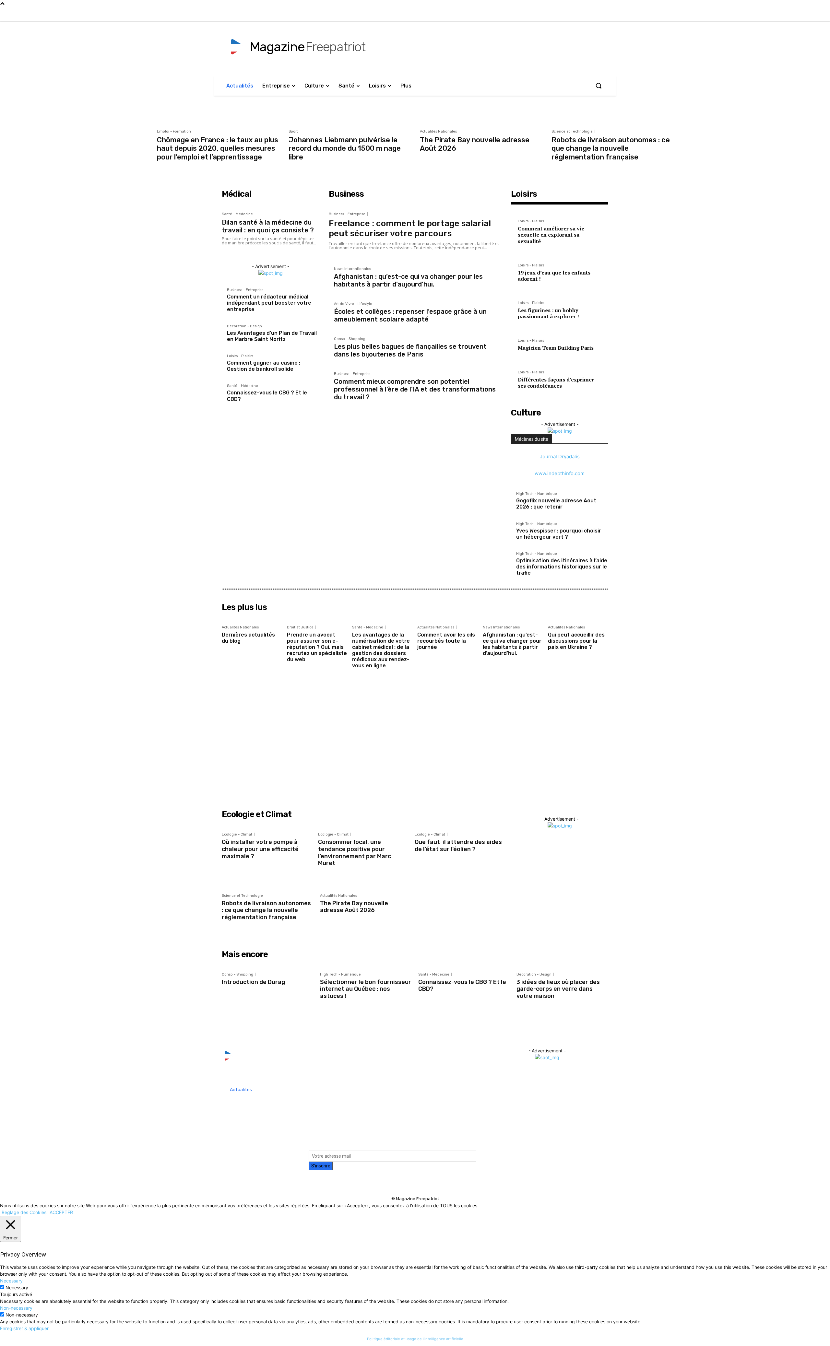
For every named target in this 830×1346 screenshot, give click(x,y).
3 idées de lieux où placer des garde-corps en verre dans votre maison (558, 989)
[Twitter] (750, 14)
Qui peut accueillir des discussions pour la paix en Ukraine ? (576, 641)
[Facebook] (723, 14)
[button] (598, 85)
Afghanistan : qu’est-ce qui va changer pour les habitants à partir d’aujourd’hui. (408, 280)
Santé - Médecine (237, 214)
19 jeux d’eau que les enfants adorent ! (554, 275)
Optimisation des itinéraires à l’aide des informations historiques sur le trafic (561, 566)
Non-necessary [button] (16, 1308)
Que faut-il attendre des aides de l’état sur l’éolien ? (458, 845)
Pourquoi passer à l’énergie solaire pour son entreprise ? (605, 749)
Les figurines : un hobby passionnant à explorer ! (548, 313)
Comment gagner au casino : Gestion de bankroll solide (263, 366)
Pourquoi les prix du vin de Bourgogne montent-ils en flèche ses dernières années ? (527, 752)
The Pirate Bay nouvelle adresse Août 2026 (474, 144)
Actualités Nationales (438, 131)
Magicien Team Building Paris (556, 347)
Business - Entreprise (245, 290)
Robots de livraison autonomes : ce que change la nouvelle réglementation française (610, 148)
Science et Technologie (572, 131)
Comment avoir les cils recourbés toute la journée (446, 641)
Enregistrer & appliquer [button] (24, 1328)
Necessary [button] (11, 1280)
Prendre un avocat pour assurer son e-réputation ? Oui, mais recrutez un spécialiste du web (317, 647)
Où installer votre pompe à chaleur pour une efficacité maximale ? (260, 849)
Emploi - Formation (174, 131)
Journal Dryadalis (560, 456)
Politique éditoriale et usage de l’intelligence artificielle (415, 1339)
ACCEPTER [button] (61, 1212)
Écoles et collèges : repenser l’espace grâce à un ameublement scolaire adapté (410, 315)
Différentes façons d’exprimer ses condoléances (556, 382)
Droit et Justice (300, 627)
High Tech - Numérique (536, 494)
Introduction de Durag (253, 982)
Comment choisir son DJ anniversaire (220, 746)
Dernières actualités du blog (248, 638)
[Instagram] (737, 14)
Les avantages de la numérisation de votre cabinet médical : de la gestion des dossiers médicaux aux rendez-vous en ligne (381, 650)
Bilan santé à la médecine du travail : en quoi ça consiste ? (268, 226)
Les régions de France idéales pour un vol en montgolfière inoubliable (297, 749)
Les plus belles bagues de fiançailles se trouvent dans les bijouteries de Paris (410, 350)
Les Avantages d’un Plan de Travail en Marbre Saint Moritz (272, 336)
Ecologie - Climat (237, 834)
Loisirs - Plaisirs (240, 356)
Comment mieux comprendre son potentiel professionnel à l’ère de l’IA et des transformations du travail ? (415, 389)
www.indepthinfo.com (560, 473)
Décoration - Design (244, 326)
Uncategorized (506, 735)
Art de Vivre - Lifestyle (353, 304)
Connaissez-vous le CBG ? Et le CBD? (462, 985)
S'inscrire (320, 1166)
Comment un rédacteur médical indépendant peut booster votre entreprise (269, 303)
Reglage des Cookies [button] (24, 1212)
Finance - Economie (587, 735)
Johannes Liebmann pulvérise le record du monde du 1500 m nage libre (345, 148)
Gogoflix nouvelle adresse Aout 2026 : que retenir (556, 503)
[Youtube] (764, 14)
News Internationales (352, 269)
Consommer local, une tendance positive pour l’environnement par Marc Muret (354, 852)
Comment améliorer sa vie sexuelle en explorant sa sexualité (551, 234)
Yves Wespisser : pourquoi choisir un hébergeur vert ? (558, 534)
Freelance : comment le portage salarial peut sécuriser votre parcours (410, 228)
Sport (293, 131)
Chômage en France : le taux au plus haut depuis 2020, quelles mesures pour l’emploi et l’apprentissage (217, 148)
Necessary (17, 1287)
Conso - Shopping (349, 339)
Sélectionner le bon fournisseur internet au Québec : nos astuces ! (365, 989)
